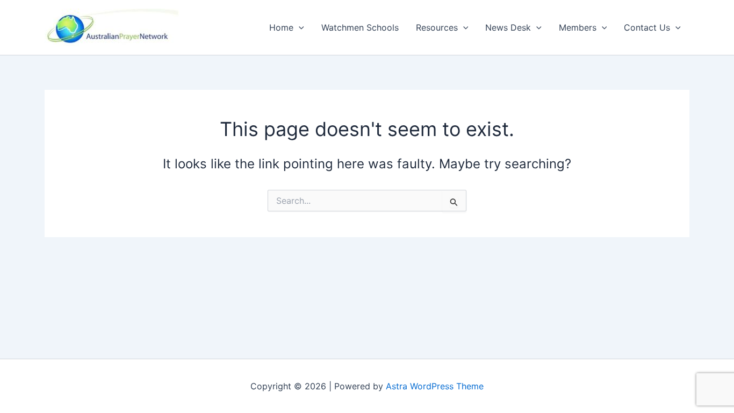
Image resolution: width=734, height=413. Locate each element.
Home (281, 27)
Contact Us (647, 27)
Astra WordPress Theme (435, 386)
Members (577, 27)
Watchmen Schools (360, 27)
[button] (298, 27)
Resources (437, 27)
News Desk (508, 27)
